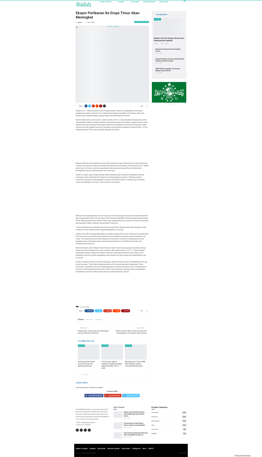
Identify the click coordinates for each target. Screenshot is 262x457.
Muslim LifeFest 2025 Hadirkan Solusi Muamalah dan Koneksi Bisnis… (134, 414)
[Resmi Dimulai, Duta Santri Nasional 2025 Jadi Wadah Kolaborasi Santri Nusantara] (118, 435)
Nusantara (154, 416)
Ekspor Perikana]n (84, 307)
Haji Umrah (135, 2)
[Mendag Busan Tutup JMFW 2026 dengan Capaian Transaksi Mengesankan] (136, 352)
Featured (137, 21)
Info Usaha (145, 21)
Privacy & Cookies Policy (242, 455)
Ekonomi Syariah (149, 2)
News (153, 425)
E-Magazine (136, 448)
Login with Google (114, 395)
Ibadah (184, 453)
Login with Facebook (95, 395)
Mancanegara (155, 421)
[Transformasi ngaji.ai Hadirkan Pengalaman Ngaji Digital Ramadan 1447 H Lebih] (112, 352)
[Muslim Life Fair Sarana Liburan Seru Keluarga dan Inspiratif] (169, 27)
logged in (87, 387)
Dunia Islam (164, 2)
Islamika (121, 2)
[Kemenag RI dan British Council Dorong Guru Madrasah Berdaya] (89, 352)
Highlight (154, 433)
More (144, 448)
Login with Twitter (132, 395)
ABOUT (151, 448)
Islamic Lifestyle (105, 2)
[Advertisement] (112, 147)
